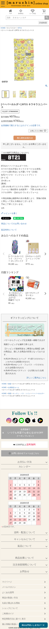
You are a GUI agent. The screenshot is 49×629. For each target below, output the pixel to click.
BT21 (20, 28)
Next (45, 254)
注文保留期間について (24, 564)
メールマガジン (9, 587)
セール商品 (32, 13)
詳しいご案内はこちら (36, 378)
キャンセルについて (24, 539)
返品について (25, 546)
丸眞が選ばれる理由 (11, 603)
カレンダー (24, 466)
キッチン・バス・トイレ (21, 393)
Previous (3, 253)
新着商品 (20, 13)
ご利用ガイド (8, 613)
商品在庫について (24, 558)
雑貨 (9, 384)
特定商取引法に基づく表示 (14, 619)
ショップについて (10, 608)
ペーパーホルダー (38, 393)
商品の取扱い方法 (10, 597)
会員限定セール (13, 387)
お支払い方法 (25, 462)
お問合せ (24, 571)
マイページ (7, 582)
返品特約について (9, 230)
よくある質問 (8, 592)
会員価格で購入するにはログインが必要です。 (21, 125)
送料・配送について (24, 532)
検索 (47, 18)
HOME (3, 28)
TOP (10, 13)
